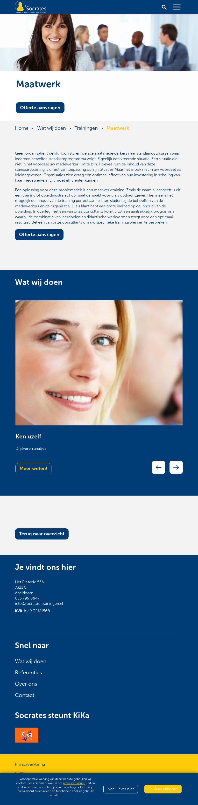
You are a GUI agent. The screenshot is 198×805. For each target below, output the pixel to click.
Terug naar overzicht (41, 533)
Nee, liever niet (120, 789)
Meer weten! (33, 468)
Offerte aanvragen (40, 107)
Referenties (28, 672)
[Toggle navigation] (176, 7)
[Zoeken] (164, 7)
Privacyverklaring (30, 764)
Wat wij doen (30, 661)
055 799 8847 (27, 598)
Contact (24, 695)
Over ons (26, 684)
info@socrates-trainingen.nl (39, 603)
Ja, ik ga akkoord (162, 789)
